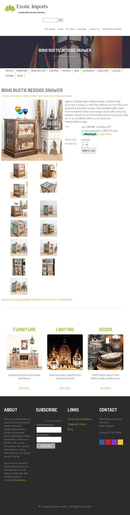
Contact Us (94, 29)
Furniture (22, 70)
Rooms (10, 76)
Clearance (88, 70)
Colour (116, 70)
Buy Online (50, 29)
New (76, 70)
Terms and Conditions (80, 419)
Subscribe (81, 29)
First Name (43, 435)
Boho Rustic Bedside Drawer (58, 96)
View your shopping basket (16, 299)
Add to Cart (88, 150)
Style (20, 76)
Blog (70, 429)
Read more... (21, 480)
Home (60, 29)
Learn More (105, 134)
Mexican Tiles (38, 70)
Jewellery (103, 70)
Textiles (66, 70)
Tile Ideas (70, 29)
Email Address (46, 424)
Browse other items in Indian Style (53, 299)
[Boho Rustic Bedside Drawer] (32, 130)
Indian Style (36, 96)
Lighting (54, 70)
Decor (9, 70)
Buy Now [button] (24, 388)
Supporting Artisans (112, 29)
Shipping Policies (77, 424)
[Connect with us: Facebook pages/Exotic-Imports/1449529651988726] (102, 442)
